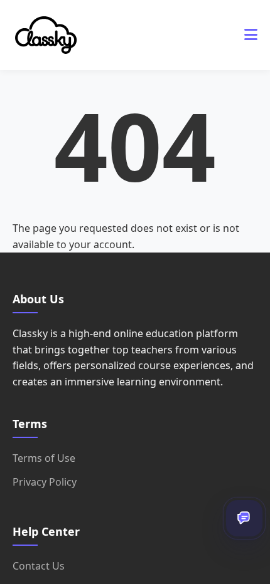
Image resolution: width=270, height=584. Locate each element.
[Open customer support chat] (244, 518)
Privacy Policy (45, 482)
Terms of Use (44, 458)
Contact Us (39, 566)
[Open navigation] (250, 35)
